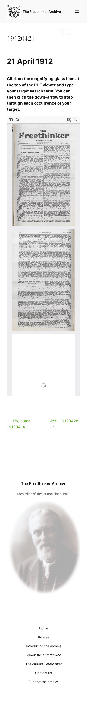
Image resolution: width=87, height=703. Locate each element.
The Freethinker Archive (42, 12)
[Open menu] (77, 11)
